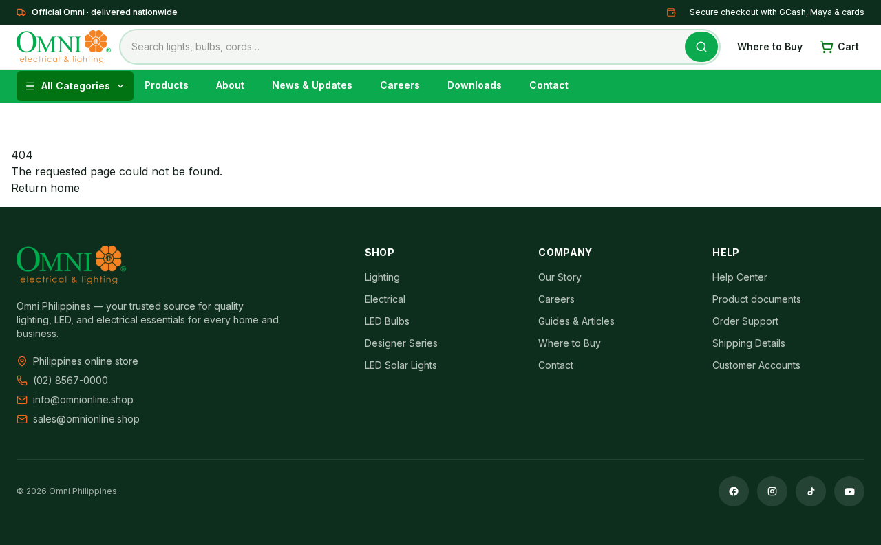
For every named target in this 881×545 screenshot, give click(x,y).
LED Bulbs (387, 321)
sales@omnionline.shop (86, 419)
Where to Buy (770, 46)
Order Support (745, 321)
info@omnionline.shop (83, 399)
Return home (45, 188)
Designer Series (401, 343)
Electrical (385, 299)
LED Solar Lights (401, 365)
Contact (555, 365)
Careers (556, 299)
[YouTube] (849, 491)
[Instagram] (772, 491)
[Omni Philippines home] (64, 46)
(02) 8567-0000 (70, 380)
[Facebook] (734, 491)
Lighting (382, 277)
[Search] (701, 47)
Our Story (560, 277)
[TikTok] (811, 491)
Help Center (739, 277)
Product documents (756, 299)
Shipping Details (748, 343)
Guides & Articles (576, 321)
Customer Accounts (756, 365)
